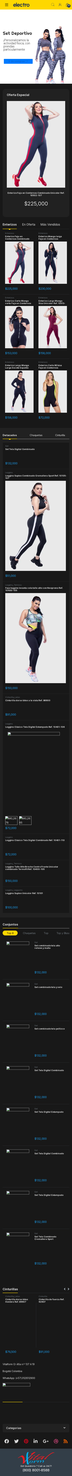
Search (53, 5)
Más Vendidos (50, 224)
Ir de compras (17, 61)
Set (7, 446)
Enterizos (10, 224)
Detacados (10, 435)
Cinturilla (60, 435)
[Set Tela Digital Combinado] (19, 1083)
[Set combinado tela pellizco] (19, 1042)
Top (46, 933)
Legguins (18, 890)
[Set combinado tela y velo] (19, 1000)
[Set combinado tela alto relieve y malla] (19, 958)
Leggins (9, 472)
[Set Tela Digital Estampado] (19, 1125)
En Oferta (28, 224)
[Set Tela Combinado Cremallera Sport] (19, 1250)
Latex (17, 697)
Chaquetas (36, 435)
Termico (18, 585)
